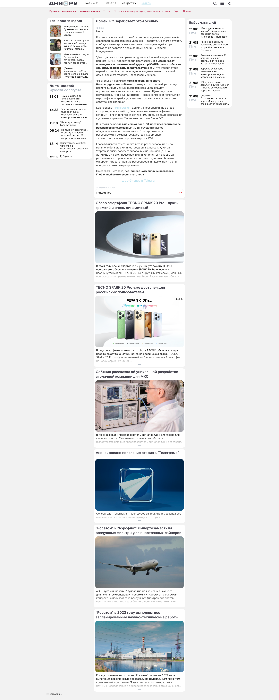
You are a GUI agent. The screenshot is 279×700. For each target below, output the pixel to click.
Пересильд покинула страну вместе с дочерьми (142, 11)
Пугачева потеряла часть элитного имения (74, 11)
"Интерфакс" (122, 107)
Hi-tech (146, 3)
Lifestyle (110, 3)
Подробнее (103, 192)
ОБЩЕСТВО (129, 3)
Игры (176, 11)
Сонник (187, 11)
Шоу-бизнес (91, 3)
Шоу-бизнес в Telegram (139, 180)
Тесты (106, 11)
